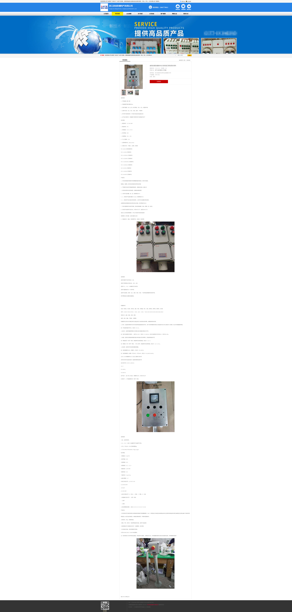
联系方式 (185, 13)
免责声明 (140, 607)
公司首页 (106, 13)
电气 (156, 70)
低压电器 (159, 70)
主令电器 (164, 70)
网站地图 (148, 607)
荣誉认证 (174, 13)
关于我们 (140, 13)
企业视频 (128, 13)
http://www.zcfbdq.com (125, 596)
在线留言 (159, 81)
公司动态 (151, 13)
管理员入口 (144, 607)
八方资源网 (135, 607)
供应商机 (117, 13)
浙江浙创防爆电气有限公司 (152, 604)
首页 (184, 60)
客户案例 (163, 13)
